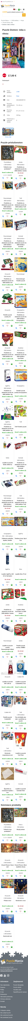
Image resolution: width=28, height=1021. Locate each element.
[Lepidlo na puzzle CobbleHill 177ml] (16, 693)
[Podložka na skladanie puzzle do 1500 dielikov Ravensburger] (3, 254)
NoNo (7, 458)
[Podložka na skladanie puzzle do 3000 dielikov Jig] (3, 402)
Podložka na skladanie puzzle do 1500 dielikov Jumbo (7, 611)
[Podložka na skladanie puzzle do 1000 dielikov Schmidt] (16, 476)
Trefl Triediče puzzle (20, 426)
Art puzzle (7, 274)
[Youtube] (5, 976)
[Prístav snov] (3, 912)
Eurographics (20, 310)
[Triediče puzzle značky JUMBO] (16, 657)
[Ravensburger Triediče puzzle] (16, 290)
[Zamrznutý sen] (3, 947)
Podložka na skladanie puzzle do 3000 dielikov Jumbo (21, 168)
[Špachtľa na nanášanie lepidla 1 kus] (3, 800)
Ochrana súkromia (5, 999)
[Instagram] (8, 976)
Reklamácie (3, 994)
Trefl (20, 198)
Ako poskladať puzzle (6, 1017)
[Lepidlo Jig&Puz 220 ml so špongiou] (3, 585)
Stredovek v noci (21, 900)
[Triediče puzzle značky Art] (3, 326)
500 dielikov (20, 827)
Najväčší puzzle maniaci (20, 992)
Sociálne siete (17, 989)
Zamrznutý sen (7, 936)
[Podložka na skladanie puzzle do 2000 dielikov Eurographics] (16, 328)
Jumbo (20, 162)
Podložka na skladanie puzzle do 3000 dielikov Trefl (20, 204)
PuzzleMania (7, 162)
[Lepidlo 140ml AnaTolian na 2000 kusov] (16, 621)
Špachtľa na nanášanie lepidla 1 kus (7, 790)
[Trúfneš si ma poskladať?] (3, 178)
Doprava (2, 987)
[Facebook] (1, 976)
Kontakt (2, 1001)
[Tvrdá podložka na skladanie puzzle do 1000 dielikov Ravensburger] (3, 514)
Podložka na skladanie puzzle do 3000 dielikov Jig (7, 392)
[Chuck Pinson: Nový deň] (3, 876)
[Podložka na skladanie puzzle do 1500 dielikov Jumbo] (3, 621)
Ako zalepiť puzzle (5, 1012)
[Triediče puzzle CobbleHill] (3, 728)
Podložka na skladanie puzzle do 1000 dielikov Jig (7, 428)
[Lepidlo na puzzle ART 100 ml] (3, 693)
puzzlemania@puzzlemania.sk (8, 969)
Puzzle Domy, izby (8, 22)
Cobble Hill (21, 677)
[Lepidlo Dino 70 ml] (16, 585)
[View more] (7, 160)
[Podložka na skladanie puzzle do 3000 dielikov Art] (3, 290)
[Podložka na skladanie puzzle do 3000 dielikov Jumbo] (16, 179)
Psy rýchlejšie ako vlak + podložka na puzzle (20, 719)
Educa (20, 824)
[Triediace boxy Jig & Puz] (16, 550)
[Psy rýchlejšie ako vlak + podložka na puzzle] (16, 729)
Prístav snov (7, 900)
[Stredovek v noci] (16, 912)
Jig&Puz (7, 386)
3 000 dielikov (7, 862)
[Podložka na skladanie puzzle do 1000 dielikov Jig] (3, 438)
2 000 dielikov (7, 898)
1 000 (17, 91)
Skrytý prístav (21, 829)
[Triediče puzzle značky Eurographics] (16, 402)
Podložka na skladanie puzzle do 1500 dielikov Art (7, 354)
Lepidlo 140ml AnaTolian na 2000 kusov (20, 611)
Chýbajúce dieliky (5, 1010)
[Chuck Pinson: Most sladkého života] (16, 876)
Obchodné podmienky (6, 996)
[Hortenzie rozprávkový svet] (3, 764)
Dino (20, 569)
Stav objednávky (5, 985)
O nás (2, 992)
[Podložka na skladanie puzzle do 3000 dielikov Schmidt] (16, 254)
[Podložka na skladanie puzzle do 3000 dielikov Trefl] (16, 215)
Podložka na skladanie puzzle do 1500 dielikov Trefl (20, 502)
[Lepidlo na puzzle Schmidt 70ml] (16, 800)
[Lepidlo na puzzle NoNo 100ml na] (3, 474)
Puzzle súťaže (17, 987)
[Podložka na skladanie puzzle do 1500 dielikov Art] (3, 364)
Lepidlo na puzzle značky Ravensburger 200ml (7, 647)
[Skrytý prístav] (16, 840)
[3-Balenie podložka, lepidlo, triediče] (3, 550)
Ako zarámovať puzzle (6, 1015)
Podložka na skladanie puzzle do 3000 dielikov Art (7, 280)
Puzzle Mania (5, 20)
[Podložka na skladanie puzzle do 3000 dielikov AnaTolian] (16, 366)
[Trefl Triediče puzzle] (16, 438)
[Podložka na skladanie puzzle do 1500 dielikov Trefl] (16, 512)
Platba (2, 989)
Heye (22, 20)
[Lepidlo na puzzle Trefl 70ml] (16, 764)
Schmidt (20, 236)
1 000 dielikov (15, 20)
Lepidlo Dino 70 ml (20, 574)
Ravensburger (7, 198)
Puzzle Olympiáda (18, 985)
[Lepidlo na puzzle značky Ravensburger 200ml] (3, 657)
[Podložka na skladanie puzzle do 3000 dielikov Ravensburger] (3, 216)
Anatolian (20, 348)
